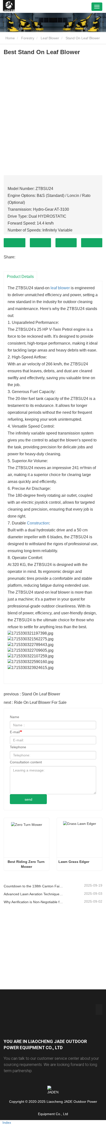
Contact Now (14, 242)
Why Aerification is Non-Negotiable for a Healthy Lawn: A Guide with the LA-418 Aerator (33, 902)
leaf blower (60, 288)
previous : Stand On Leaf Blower (32, 694)
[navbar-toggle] (96, 6)
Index (6, 1123)
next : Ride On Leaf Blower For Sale (35, 702)
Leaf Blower (50, 38)
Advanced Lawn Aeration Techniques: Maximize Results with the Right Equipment (33, 894)
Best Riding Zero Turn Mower (27, 864)
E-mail (15, 732)
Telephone (66, 242)
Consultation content (26, 762)
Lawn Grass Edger (73, 862)
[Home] (9, 6)
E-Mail (40, 242)
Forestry (27, 38)
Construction (38, 523)
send (28, 799)
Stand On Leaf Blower (83, 38)
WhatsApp (91, 242)
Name (14, 717)
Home (9, 38)
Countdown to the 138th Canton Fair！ (33, 886)
